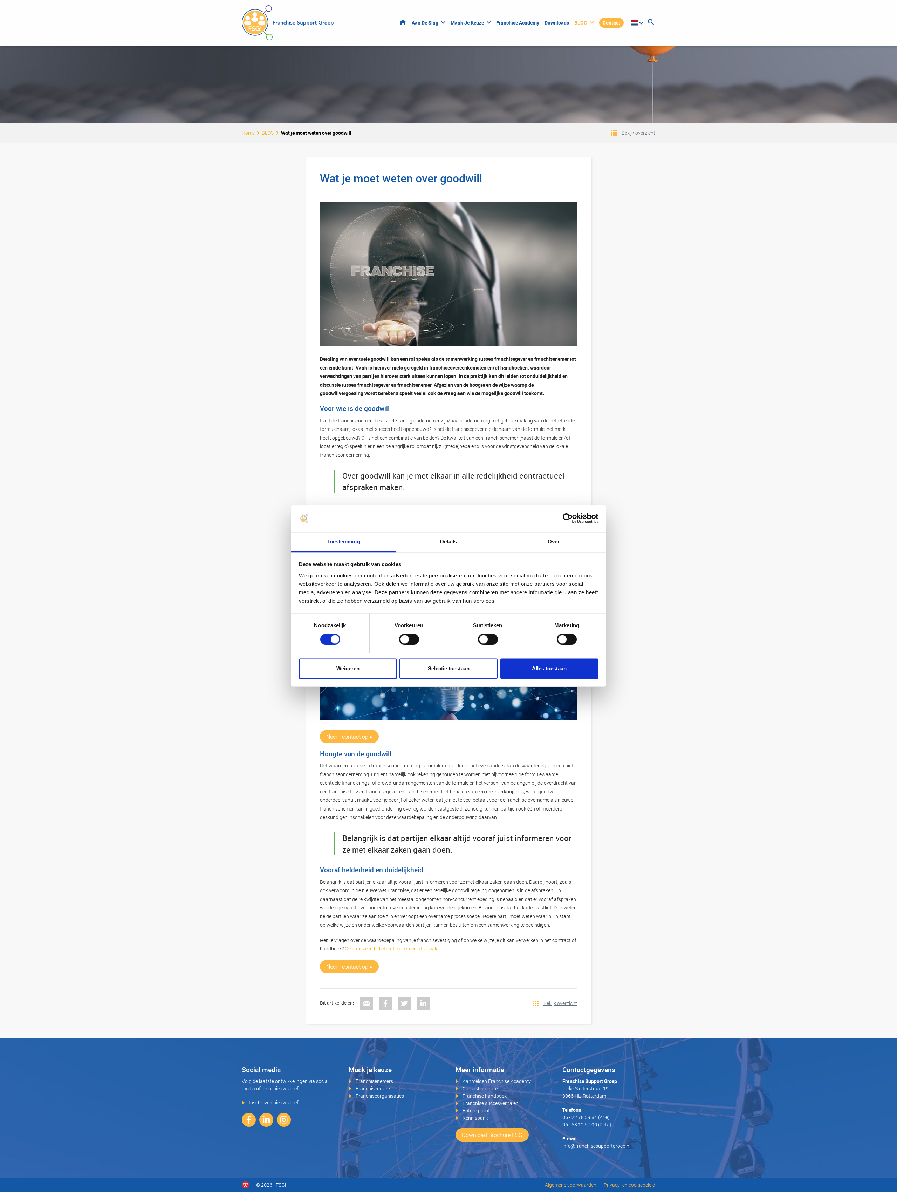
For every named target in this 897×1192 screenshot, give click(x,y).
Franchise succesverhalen (491, 1103)
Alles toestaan (549, 668)
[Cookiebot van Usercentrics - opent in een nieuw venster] (567, 518)
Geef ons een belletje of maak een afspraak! (391, 948)
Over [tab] (554, 541)
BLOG (580, 22)
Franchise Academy (517, 22)
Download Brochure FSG (492, 1135)
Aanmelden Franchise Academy (497, 1081)
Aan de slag (425, 22)
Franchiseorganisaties (380, 1095)
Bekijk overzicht (638, 132)
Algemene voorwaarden (570, 1184)
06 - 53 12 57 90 (579, 1124)
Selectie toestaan (449, 668)
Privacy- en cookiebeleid (629, 1184)
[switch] (409, 639)
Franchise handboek (485, 1095)
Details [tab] (448, 541)
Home (402, 22)
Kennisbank (475, 1118)
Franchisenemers (374, 1081)
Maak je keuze (467, 22)
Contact (611, 22)
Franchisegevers (373, 1088)
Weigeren (348, 668)
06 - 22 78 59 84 (579, 1117)
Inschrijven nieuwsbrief (274, 1102)
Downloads (557, 22)
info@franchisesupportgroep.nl (596, 1146)
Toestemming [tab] (343, 541)
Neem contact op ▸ (349, 736)
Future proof (476, 1110)
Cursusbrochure (480, 1088)
